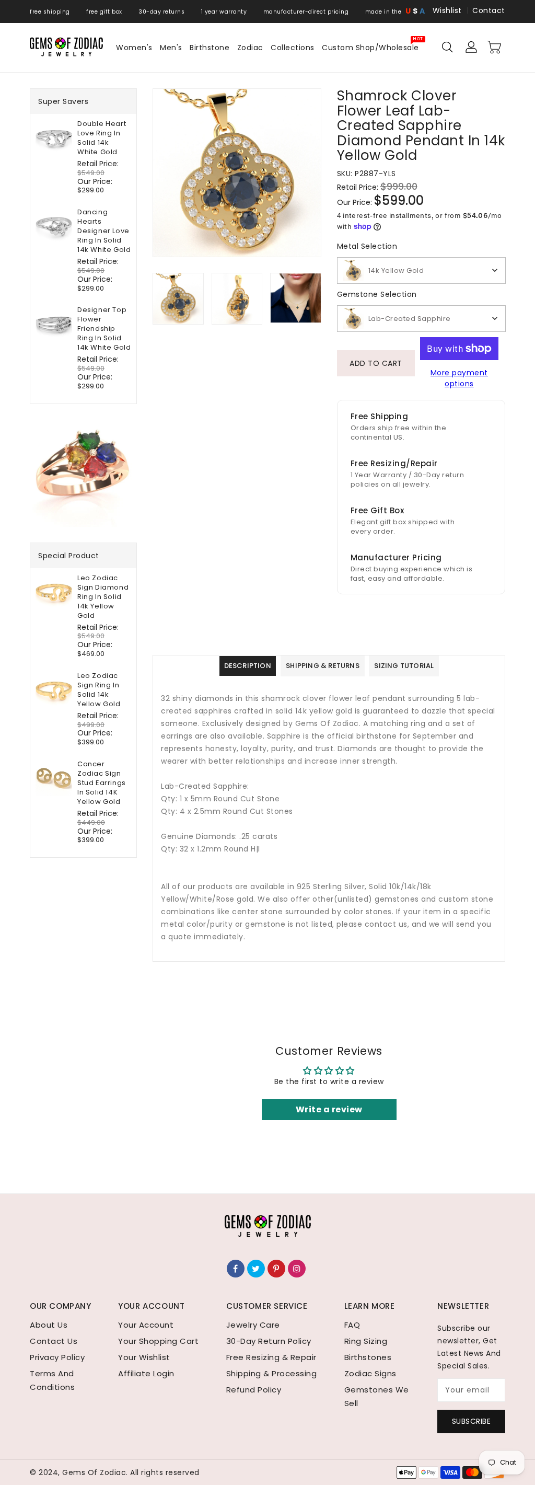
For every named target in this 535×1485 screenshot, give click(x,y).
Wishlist (447, 10)
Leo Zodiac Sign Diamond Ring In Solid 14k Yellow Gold (103, 596)
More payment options (459, 378)
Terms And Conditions (52, 1380)
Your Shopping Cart (158, 1341)
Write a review (329, 1109)
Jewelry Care (253, 1324)
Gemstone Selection (377, 294)
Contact (488, 10)
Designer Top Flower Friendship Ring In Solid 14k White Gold (104, 328)
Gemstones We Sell (376, 1396)
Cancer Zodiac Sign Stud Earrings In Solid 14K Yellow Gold (101, 783)
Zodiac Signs (370, 1373)
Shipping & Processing (271, 1373)
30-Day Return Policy (268, 1341)
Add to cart (376, 363)
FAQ (352, 1324)
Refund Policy (254, 1389)
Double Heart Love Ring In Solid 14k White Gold (101, 138)
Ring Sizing (366, 1341)
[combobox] (421, 270)
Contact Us (53, 1341)
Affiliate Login (146, 1373)
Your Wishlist (144, 1357)
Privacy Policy (57, 1357)
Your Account (145, 1324)
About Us (48, 1324)
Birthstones (368, 1357)
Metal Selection (367, 246)
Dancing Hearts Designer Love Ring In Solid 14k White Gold (104, 231)
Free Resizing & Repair (271, 1357)
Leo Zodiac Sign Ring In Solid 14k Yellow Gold (99, 690)
